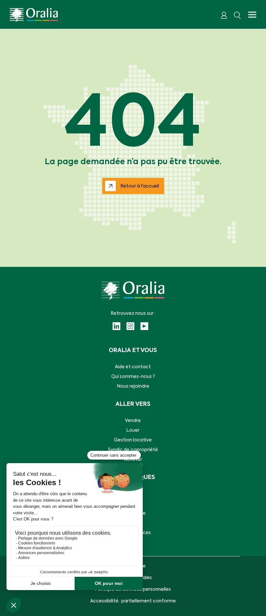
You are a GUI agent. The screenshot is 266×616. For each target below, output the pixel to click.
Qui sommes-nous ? (133, 376)
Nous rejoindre (133, 386)
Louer (132, 430)
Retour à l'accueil (139, 186)
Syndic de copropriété (133, 450)
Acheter (133, 459)
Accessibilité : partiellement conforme (133, 601)
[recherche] (237, 15)
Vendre (133, 420)
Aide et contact (133, 367)
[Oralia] (34, 15)
